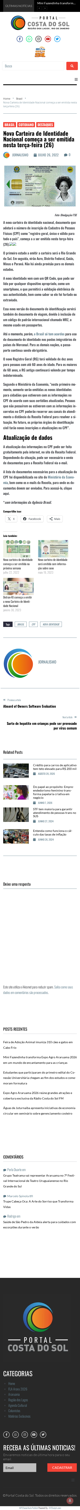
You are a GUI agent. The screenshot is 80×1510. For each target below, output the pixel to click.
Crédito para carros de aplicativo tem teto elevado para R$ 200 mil (55, 767)
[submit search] (72, 66)
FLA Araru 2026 (17, 1388)
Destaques (45, 124)
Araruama (14, 1394)
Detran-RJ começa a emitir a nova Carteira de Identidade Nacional (17, 601)
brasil (20, 624)
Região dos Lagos (18, 1399)
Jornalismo (20, 154)
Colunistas (14, 1410)
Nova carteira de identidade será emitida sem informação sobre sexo (52, 563)
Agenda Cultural (17, 1405)
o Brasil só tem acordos (48, 333)
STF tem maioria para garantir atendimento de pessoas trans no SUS (54, 812)
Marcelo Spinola (18, 1196)
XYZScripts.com (55, 1508)
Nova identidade (51, 624)
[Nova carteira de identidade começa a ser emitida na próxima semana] (18, 548)
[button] (76, 79)
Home (6, 98)
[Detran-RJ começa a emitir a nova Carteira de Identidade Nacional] (18, 586)
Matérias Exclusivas (19, 1416)
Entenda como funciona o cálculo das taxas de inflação (52, 832)
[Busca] (33, 65)
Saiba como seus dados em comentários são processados (38, 989)
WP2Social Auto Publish (28, 1508)
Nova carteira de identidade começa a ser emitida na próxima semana (18, 563)
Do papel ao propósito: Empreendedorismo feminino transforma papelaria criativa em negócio (53, 792)
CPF (33, 624)
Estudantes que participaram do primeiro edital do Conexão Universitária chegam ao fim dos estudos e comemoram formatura (39, 1078)
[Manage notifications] (70, 1500)
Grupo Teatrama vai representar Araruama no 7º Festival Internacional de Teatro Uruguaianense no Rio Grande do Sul (39, 1181)
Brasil (19, 98)
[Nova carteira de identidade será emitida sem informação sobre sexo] (53, 548)
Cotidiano (26, 124)
